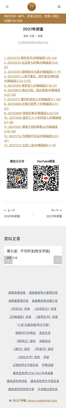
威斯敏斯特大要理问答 (43, 292)
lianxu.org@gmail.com (42, 400)
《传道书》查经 (43, 349)
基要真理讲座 (17, 292)
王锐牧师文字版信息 (25, 365)
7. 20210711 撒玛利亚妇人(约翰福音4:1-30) (32, 99)
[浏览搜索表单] (59, 7)
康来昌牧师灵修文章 (21, 389)
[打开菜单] (7, 6)
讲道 (40, 36)
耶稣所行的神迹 (25, 333)
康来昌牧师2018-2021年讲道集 (33, 373)
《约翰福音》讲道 (19, 317)
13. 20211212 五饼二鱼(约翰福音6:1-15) (30, 145)
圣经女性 (45, 333)
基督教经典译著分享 (45, 301)
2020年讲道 (12, 213)
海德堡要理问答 (18, 301)
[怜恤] (33, 7)
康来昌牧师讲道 (17, 381)
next (57, 260)
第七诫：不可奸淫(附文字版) (28, 251)
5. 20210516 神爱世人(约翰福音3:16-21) (30, 85)
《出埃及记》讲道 (44, 309)
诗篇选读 (45, 341)
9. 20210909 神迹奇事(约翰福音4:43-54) (31, 113)
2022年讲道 (54, 213)
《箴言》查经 (21, 349)
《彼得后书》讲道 (46, 317)
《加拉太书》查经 (28, 357)
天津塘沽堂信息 (48, 389)
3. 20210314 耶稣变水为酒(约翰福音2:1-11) (32, 71)
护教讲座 (47, 365)
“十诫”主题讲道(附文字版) (33, 325)
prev (8, 260)
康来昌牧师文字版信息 (44, 381)
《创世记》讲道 (20, 309)
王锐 (32, 36)
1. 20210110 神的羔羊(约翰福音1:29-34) (30, 58)
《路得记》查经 (25, 341)
